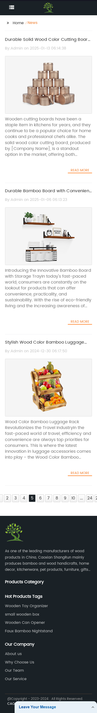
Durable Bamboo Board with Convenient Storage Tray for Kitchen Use (48, 194)
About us (13, 654)
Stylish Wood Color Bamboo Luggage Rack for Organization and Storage (44, 346)
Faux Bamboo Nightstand (29, 631)
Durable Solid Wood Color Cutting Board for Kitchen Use (48, 43)
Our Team (14, 670)
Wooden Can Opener (25, 622)
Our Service (16, 679)
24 (89, 498)
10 (73, 498)
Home (18, 23)
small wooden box (22, 614)
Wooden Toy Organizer (26, 606)
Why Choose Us (19, 662)
